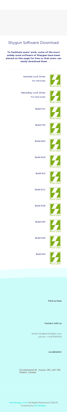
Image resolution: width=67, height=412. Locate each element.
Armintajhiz (40, 405)
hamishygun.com (18, 402)
